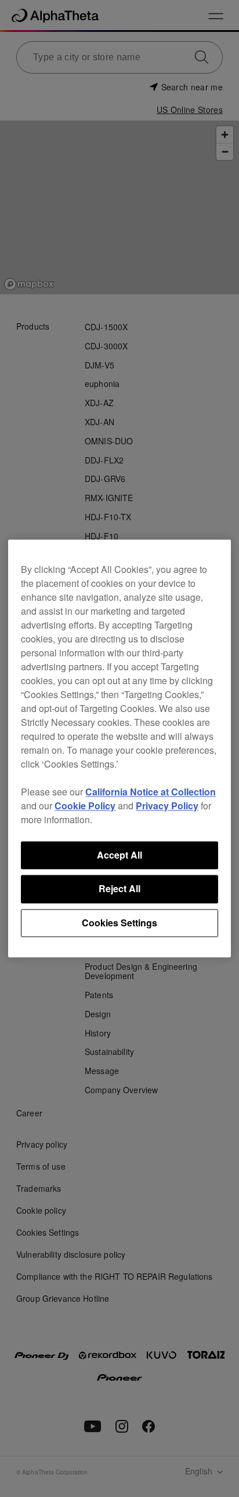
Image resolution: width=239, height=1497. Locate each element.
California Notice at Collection (150, 791)
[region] (119, 748)
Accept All (119, 854)
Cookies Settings (119, 922)
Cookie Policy (85, 805)
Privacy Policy (167, 805)
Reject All (119, 889)
